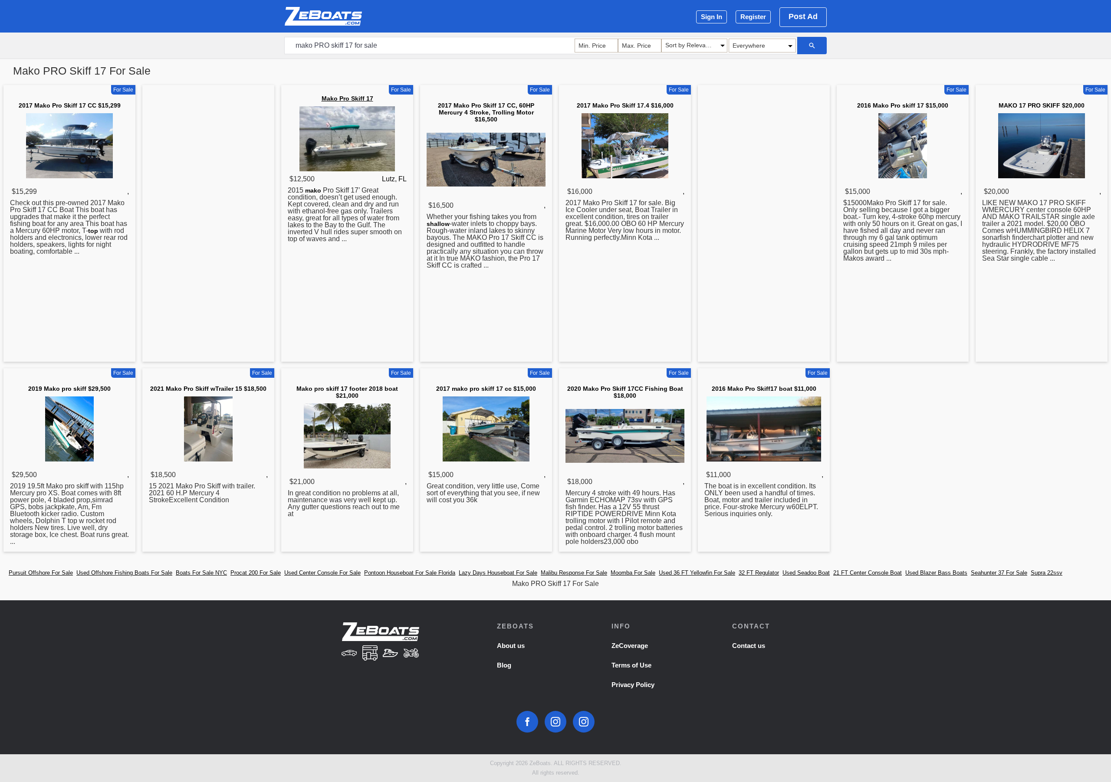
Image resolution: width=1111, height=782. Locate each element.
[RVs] (369, 654)
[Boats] (390, 654)
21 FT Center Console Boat (867, 572)
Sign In (711, 16)
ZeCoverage (629, 645)
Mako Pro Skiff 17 (347, 98)
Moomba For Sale (633, 572)
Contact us (748, 645)
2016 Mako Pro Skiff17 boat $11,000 (764, 388)
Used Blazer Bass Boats (936, 572)
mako (313, 190)
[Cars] (349, 654)
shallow (438, 223)
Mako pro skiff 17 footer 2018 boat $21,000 (347, 392)
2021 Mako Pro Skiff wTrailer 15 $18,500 (208, 388)
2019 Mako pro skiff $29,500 (69, 388)
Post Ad (803, 16)
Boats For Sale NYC (201, 572)
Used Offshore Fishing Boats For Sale (124, 572)
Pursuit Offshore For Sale (41, 572)
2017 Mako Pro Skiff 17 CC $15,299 (70, 105)
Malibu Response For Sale (574, 572)
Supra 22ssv (1046, 572)
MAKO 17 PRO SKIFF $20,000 (1042, 105)
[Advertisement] (208, 225)
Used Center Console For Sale (322, 572)
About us (511, 645)
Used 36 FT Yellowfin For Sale (697, 572)
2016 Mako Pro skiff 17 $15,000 (902, 105)
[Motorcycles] (411, 654)
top (93, 230)
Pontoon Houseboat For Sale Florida (409, 572)
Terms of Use (631, 665)
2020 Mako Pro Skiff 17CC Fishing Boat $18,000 (625, 392)
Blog (504, 665)
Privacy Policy (632, 684)
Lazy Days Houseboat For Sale (498, 572)
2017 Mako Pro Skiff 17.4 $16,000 (625, 105)
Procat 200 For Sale (255, 572)
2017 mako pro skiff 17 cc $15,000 (486, 388)
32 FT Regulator (759, 572)
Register (753, 16)
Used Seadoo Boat (806, 572)
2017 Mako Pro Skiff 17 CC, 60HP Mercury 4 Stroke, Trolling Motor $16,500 (486, 112)
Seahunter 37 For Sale (999, 572)
